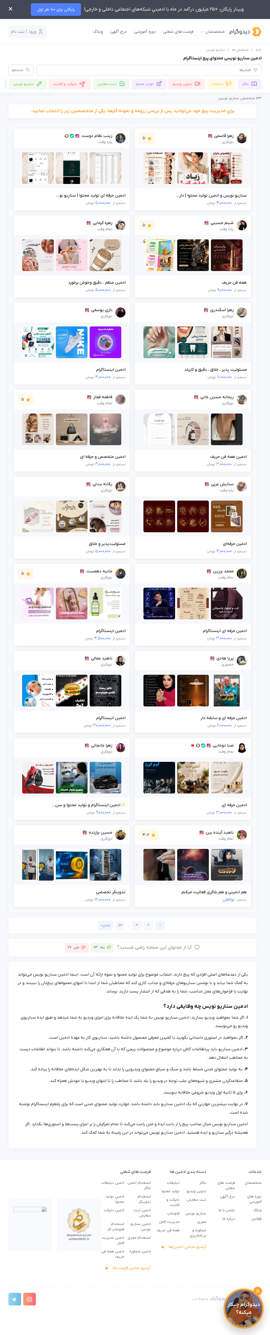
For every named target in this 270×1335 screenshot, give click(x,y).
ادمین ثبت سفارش (142, 1213)
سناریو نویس (23, 84)
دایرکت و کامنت (65, 84)
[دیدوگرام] (240, 31)
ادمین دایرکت (114, 1210)
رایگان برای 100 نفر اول (56, 9)
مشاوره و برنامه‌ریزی (198, 1233)
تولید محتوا (145, 84)
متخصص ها (240, 50)
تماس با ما (227, 1210)
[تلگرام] (14, 1299)
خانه (259, 50)
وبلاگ (98, 31)
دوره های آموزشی (254, 1199)
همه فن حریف (168, 1230)
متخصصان (215, 31)
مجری (201, 1221)
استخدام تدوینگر (144, 1199)
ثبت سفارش (107, 84)
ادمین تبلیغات (113, 1182)
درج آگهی (118, 31)
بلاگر (245, 84)
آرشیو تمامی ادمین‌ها (186, 1247)
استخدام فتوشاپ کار (115, 1227)
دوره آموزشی (145, 31)
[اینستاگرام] (29, 1299)
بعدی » (105, 925)
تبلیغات (217, 84)
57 (120, 925)
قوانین (256, 1218)
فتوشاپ (173, 1213)
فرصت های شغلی (178, 31)
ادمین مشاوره (140, 1251)
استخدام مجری (139, 1237)
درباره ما (229, 1218)
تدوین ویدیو (182, 84)
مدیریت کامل (169, 1221)
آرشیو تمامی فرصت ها (131, 1268)
